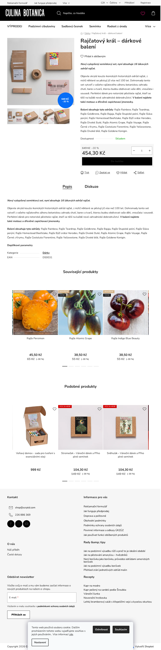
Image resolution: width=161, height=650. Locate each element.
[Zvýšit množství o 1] (149, 151)
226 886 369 (23, 515)
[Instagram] (18, 523)
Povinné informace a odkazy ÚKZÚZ (104, 530)
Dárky (46, 253)
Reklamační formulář (17, 3)
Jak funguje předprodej (45, 3)
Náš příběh (13, 550)
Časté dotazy (14, 554)
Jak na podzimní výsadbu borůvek (102, 566)
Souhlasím (121, 629)
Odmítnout (101, 629)
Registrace (146, 2)
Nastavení (40, 642)
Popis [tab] (67, 186)
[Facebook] (10, 523)
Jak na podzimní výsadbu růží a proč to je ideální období (114, 551)
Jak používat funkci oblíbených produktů (106, 535)
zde (71, 634)
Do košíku (117, 161)
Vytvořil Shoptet (144, 646)
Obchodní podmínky (95, 520)
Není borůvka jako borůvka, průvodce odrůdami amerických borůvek (117, 560)
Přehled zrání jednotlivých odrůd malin (105, 570)
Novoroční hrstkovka (95, 598)
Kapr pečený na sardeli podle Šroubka (105, 590)
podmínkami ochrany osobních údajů (56, 606)
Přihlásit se (18, 614)
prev (9, 327)
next (151, 327)
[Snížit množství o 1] (134, 151)
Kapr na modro (92, 585)
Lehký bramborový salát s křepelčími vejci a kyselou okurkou (118, 602)
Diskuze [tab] (91, 186)
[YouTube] (26, 523)
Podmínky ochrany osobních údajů (103, 525)
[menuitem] (14, 26)
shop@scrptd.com (25, 507)
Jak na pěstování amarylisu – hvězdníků (105, 555)
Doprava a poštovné (95, 516)
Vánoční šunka (92, 593)
